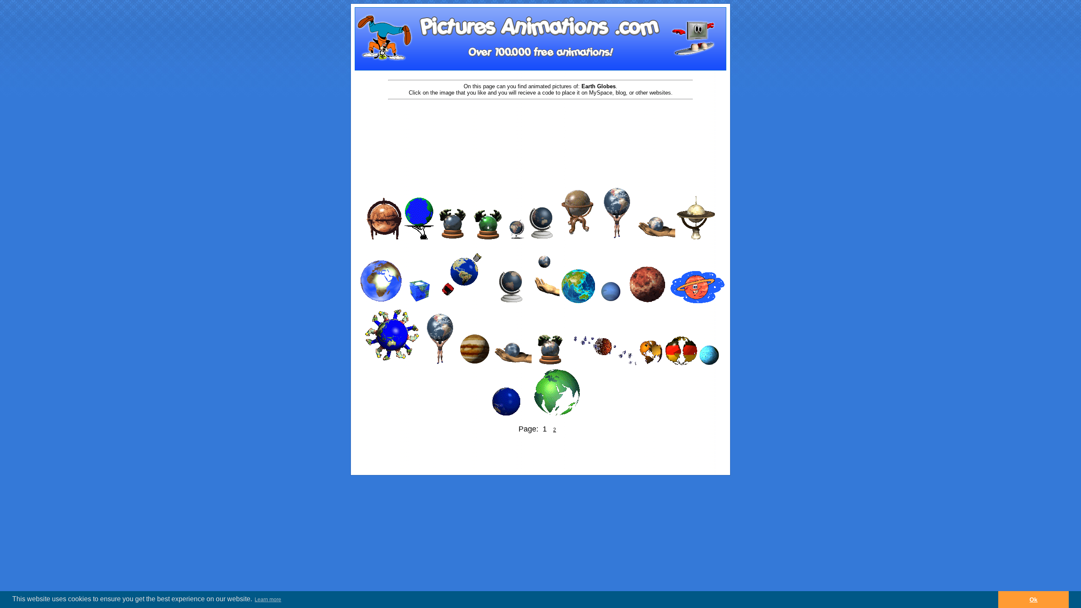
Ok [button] (1033, 599)
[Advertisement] (540, 128)
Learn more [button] (268, 600)
